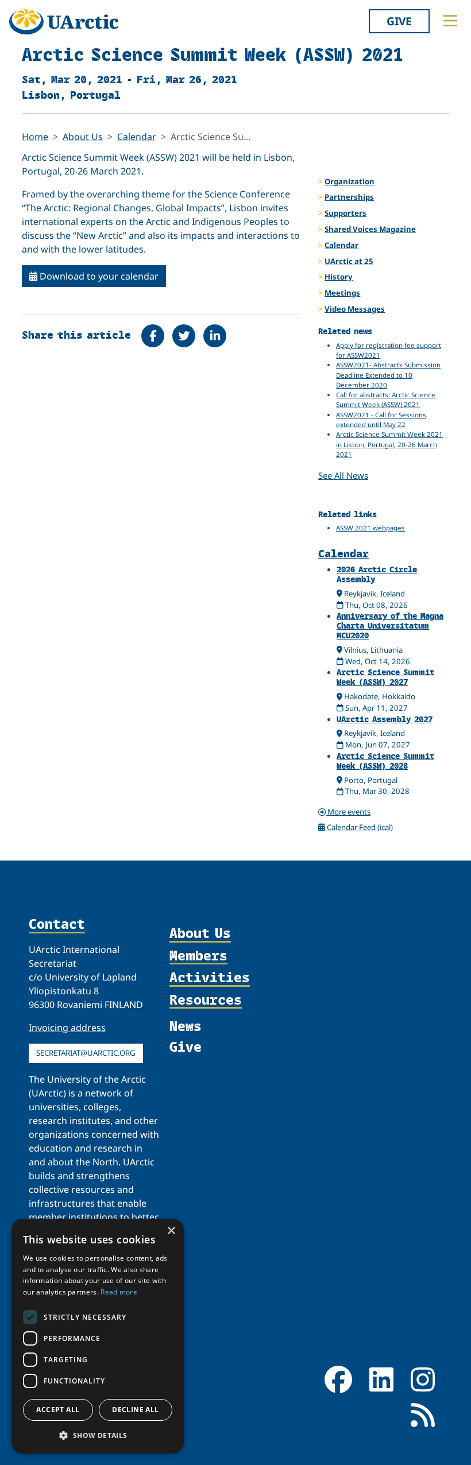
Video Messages (355, 309)
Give (399, 21)
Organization (350, 181)
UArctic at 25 (349, 261)
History (339, 277)
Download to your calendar (98, 276)
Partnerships (349, 197)
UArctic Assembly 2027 (385, 719)
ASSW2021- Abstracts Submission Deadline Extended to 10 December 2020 (388, 375)
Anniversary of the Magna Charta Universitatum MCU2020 (390, 625)
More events (348, 812)
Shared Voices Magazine (370, 229)
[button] (97, 1435)
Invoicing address (67, 1027)
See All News (343, 475)
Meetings (342, 293)
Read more (119, 1292)
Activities (209, 977)
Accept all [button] (57, 1409)
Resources (205, 1000)
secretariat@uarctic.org (86, 1053)
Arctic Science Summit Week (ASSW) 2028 (385, 760)
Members (198, 955)
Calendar (136, 136)
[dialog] (97, 1336)
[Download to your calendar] (340, 605)
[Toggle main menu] (450, 20)
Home (35, 136)
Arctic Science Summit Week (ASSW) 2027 (385, 676)
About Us (83, 136)
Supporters (345, 213)
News (185, 1025)
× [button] (171, 1231)
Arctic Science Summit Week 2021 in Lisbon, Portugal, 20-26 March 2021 (389, 444)
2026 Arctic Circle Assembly (377, 574)
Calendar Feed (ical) (359, 827)
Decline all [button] (135, 1409)
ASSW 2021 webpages (370, 528)
